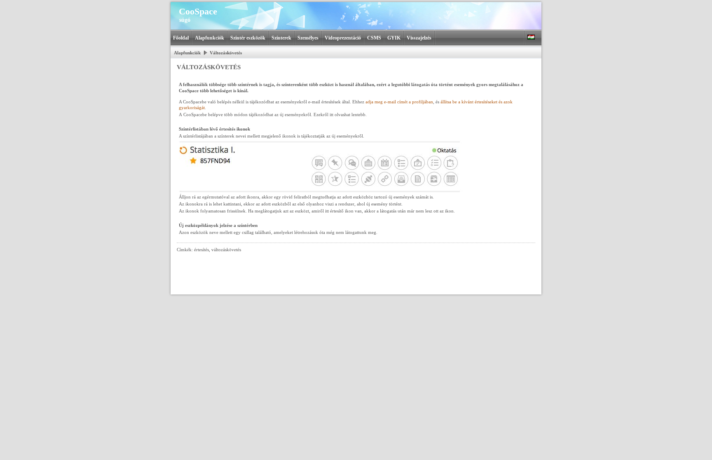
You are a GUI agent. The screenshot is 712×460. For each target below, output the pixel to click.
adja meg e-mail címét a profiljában (399, 101)
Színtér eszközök (247, 38)
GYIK (393, 38)
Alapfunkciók (209, 38)
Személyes (308, 38)
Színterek (281, 38)
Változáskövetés (226, 52)
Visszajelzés (419, 38)
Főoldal (181, 38)
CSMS (374, 38)
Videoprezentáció (343, 38)
